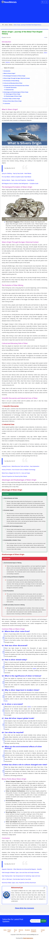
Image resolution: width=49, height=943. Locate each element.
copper (34, 668)
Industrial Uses (10, 89)
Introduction (7, 71)
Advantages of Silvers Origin (13, 94)
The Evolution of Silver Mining (11, 80)
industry (7, 62)
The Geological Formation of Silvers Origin (14, 76)
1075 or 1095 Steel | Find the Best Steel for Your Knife (16, 879)
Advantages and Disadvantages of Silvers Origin (16, 92)
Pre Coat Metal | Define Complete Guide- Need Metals (16, 177)
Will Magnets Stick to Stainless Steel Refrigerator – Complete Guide (20, 183)
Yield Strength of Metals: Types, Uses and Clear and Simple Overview (20, 872)
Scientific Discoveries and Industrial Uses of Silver (16, 85)
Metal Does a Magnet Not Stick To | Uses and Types (16, 473)
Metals (10, 24)
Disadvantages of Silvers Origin (14, 96)
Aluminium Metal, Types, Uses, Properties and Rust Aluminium (19, 882)
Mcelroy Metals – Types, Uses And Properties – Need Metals (18, 180)
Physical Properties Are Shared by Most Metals (14, 476)
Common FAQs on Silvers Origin (12, 98)
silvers (45, 52)
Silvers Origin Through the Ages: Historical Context (17, 78)
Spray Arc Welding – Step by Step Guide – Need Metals (16, 173)
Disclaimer (27, 930)
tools (6, 701)
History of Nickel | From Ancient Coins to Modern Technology (18, 469)
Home (6, 24)
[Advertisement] (24, 14)
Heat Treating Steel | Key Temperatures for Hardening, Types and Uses (21, 876)
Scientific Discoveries (11, 87)
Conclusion (7, 103)
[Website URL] (44, 888)
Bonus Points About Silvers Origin (13, 101)
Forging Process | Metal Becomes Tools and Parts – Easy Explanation (20, 466)
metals (29, 706)
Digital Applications (28, 938)
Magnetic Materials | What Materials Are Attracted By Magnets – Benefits (22, 869)
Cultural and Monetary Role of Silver (13, 83)
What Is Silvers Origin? (9, 73)
